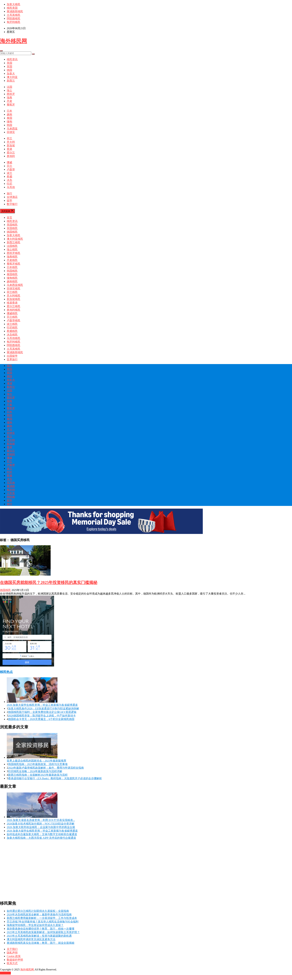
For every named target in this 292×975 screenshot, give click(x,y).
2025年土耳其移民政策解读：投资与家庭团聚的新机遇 (39, 935)
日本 (9, 110)
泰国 (9, 118)
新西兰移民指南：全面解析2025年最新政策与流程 (38, 774)
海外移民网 (13, 41)
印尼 (9, 183)
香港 (9, 149)
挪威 (9, 162)
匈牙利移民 (13, 22)
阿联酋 (11, 496)
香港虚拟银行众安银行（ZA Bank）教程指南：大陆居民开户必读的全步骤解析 (55, 778)
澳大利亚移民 (15, 238)
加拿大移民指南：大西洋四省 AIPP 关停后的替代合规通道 (41, 837)
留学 (9, 200)
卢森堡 (11, 169)
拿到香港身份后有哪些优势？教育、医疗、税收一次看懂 (40, 928)
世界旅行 (12, 359)
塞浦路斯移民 (15, 11)
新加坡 (11, 145)
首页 (9, 217)
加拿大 (11, 73)
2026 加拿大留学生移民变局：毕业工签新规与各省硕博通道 (42, 704)
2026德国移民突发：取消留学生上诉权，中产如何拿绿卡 (42, 715)
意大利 (11, 141)
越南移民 (12, 281)
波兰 (9, 173)
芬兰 (9, 165)
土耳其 (11, 493)
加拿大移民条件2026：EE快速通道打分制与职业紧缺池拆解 (43, 708)
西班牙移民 (13, 253)
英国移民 (12, 228)
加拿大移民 (13, 4)
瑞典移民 (12, 256)
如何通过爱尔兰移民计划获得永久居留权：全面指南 (38, 910)
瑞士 (9, 90)
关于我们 (12, 949)
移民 (9, 365)
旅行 (9, 193)
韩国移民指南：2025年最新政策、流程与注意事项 (38, 764)
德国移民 (12, 231)
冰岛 (9, 180)
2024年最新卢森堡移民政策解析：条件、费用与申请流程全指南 (46, 767)
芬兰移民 (12, 316)
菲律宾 (11, 132)
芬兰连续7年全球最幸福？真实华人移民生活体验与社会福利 (42, 921)
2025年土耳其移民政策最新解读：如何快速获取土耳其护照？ (43, 932)
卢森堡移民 (13, 320)
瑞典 (9, 97)
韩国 (9, 125)
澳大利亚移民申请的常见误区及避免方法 (31, 939)
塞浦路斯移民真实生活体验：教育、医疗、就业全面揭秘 (40, 942)
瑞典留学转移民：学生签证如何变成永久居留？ (35, 925)
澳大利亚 (12, 77)
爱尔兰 (11, 152)
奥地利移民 (13, 309)
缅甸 (9, 121)
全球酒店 (12, 197)
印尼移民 (12, 327)
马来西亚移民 (15, 285)
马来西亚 (12, 128)
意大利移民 (13, 295)
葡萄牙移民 (13, 263)
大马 (9, 429)
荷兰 (9, 138)
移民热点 (6, 672)
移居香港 (12, 302)
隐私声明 (12, 952)
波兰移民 (12, 324)
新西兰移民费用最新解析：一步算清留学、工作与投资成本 (42, 918)
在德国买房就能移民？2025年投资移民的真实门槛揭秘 (48, 582)
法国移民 (12, 246)
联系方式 (12, 963)
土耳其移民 (13, 15)
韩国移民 (12, 270)
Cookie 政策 (14, 956)
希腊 (9, 176)
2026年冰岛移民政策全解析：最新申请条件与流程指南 (39, 914)
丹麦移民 (12, 260)
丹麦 (9, 101)
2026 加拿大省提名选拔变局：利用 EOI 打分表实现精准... (41, 820)
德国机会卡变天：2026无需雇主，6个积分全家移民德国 (41, 719)
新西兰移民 (13, 242)
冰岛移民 (12, 334)
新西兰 (11, 80)
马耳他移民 (13, 338)
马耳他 (11, 187)
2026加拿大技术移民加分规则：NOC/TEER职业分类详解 (40, 823)
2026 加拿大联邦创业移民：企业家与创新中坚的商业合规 (41, 827)
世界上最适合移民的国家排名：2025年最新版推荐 (36, 760)
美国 (9, 62)
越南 (9, 114)
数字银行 (12, 204)
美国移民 (12, 224)
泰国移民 (12, 274)
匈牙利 (11, 489)
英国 (9, 66)
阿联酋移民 (13, 18)
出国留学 (12, 355)
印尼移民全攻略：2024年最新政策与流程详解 (35, 771)
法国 (9, 86)
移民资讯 (12, 59)
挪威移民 (12, 313)
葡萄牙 (11, 104)
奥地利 (11, 156)
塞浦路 (11, 486)
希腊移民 (12, 331)
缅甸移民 (12, 277)
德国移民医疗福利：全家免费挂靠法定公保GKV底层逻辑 (42, 712)
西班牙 (11, 94)
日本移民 (12, 267)
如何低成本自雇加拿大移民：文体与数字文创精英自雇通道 (42, 834)
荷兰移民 (12, 292)
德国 (9, 70)
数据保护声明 (15, 959)
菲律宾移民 (13, 288)
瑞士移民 (12, 249)
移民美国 (12, 7)
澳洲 (9, 383)
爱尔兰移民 (13, 306)
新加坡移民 (13, 299)
